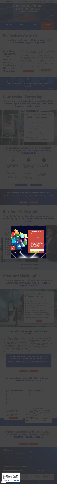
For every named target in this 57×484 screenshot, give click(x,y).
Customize (5, 480)
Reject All (11, 480)
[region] (11, 477)
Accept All (16, 480)
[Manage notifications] (2, 482)
